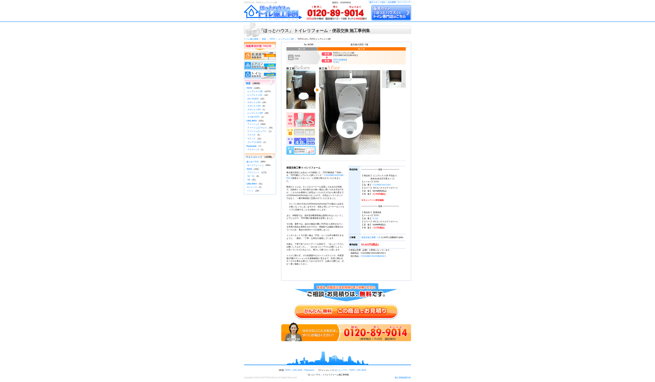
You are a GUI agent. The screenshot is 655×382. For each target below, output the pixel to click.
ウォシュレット (254, 156)
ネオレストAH (253, 102)
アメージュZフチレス (257, 128)
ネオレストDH (254, 109)
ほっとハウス (252, 161)
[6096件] (260, 53)
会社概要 (392, 2)
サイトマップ (404, 2)
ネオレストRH (254, 106)
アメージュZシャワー (257, 131)
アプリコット (253, 172)
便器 (248, 83)
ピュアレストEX (254, 95)
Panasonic (251, 146)
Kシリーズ (252, 187)
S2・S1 (250, 176)
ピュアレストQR (255, 91)
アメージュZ (253, 124)
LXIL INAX (361, 370)
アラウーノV (253, 149)
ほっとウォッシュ (255, 165)
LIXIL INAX (251, 121)
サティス (251, 138)
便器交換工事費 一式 (370, 237)
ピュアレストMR (255, 113)
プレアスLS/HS (254, 142)
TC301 (375, 218)
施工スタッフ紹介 (377, 2)
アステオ (251, 135)
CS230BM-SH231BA (382, 185)
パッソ (250, 191)
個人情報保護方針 (403, 377)
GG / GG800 (253, 99)
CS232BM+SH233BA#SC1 (373, 256)
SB (248, 179)
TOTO (249, 88)
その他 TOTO (253, 117)
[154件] (260, 62)
